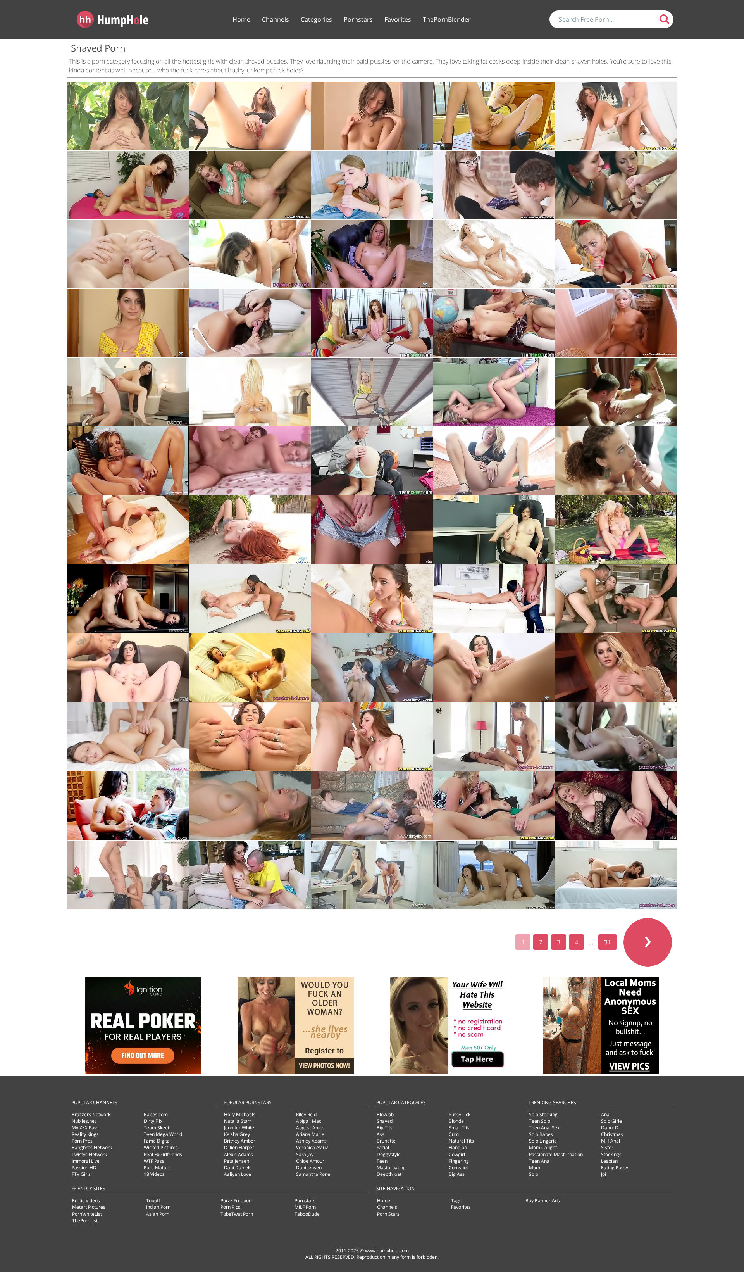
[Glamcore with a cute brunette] (616, 392)
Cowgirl (457, 1154)
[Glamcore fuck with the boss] (372, 875)
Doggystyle (389, 1154)
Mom (534, 1167)
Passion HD (84, 1167)
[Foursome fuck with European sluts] (616, 598)
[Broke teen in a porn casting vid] (372, 736)
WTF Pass (154, 1161)
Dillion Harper (239, 1147)
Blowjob (385, 1114)
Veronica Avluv (312, 1147)
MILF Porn (305, 1207)
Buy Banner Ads (542, 1200)
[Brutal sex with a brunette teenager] (128, 185)
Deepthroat (389, 1174)
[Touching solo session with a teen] (372, 116)
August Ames (310, 1127)
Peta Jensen (236, 1161)
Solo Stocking (543, 1114)
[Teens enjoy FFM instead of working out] (494, 875)
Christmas (612, 1134)
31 (607, 942)
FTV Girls (81, 1174)
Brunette (386, 1140)
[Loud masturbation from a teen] (494, 460)
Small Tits (459, 1127)
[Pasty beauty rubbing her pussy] (616, 805)
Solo (533, 1174)
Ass (380, 1134)
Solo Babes (541, 1134)
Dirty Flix (153, 1121)
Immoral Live (86, 1161)
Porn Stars (388, 1214)
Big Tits (385, 1127)
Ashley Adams (311, 1140)
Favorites (397, 19)
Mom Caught (543, 1147)
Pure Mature (157, 1167)
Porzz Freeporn (236, 1200)
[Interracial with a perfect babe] (250, 598)
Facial (383, 1147)
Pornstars (358, 19)
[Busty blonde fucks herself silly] (250, 805)
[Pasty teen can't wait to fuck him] (372, 185)
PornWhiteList (87, 1214)
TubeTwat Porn (236, 1214)
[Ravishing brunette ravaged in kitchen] (128, 598)
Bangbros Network (92, 1147)
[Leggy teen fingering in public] (250, 116)
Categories (316, 19)
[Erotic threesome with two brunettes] (616, 185)
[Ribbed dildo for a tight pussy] (128, 323)
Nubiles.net (84, 1121)
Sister (607, 1147)
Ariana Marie (310, 1134)
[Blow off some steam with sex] (494, 736)
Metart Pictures (88, 1207)
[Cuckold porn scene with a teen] (372, 667)
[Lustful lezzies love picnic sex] (616, 529)
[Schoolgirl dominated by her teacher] (494, 323)
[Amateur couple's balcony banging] (616, 323)
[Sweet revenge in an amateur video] (372, 805)
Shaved (385, 1121)
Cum (454, 1134)
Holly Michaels (239, 1114)
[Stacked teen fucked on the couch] (372, 598)
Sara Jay (304, 1154)
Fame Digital (157, 1140)
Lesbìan (609, 1161)
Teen (382, 1161)
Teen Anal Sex (544, 1127)
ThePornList (85, 1220)
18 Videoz (154, 1174)
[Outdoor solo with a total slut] (250, 529)
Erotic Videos (86, 1200)
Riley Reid (306, 1114)
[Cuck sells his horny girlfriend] (128, 875)
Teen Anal (540, 1161)
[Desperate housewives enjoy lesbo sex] (494, 805)
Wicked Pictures (161, 1147)
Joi (603, 1174)
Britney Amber (239, 1140)
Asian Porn (157, 1214)
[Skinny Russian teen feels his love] (494, 254)
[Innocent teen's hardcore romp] (250, 460)
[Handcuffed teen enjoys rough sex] (250, 185)
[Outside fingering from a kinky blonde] (494, 116)
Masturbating (391, 1167)
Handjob (458, 1147)
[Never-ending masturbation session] (372, 392)
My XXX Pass (85, 1127)
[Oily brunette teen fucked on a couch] (128, 667)
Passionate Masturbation (556, 1154)
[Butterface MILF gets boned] (128, 805)
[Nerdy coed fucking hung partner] (494, 185)
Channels (275, 19)
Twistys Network (89, 1154)
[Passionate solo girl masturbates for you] (616, 667)
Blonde (456, 1121)
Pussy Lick (459, 1114)
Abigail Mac (308, 1121)
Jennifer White (239, 1127)
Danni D (609, 1127)
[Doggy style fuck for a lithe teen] (128, 254)
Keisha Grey (237, 1134)
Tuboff (153, 1200)
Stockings (611, 1154)
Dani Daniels (237, 1167)
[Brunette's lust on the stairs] (250, 736)
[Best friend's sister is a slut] (250, 875)
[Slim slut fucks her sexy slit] (494, 667)
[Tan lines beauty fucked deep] (250, 254)
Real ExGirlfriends (163, 1154)
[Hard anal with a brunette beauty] (616, 875)
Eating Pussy (614, 1167)
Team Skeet (156, 1127)
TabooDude (307, 1214)
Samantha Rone (313, 1174)
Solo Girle (611, 1121)
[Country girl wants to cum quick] (372, 529)
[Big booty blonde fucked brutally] (616, 254)
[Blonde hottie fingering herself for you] (494, 392)
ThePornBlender (447, 19)
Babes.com (156, 1114)
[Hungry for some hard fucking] (128, 736)
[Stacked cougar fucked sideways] (616, 116)
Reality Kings (85, 1134)
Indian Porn (158, 1207)
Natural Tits (461, 1140)
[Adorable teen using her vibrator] (372, 254)
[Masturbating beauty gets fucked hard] (494, 598)
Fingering (459, 1161)
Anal (606, 1114)
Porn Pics (230, 1207)
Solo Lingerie (543, 1140)
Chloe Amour (310, 1161)
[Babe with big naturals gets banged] (250, 667)
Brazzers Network (91, 1114)
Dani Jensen (309, 1167)
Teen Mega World (163, 1134)
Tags (456, 1200)
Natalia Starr (237, 1121)
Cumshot (458, 1167)
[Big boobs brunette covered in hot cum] (128, 392)
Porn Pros (82, 1140)
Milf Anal (610, 1140)
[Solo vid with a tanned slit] (128, 460)
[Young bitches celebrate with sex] (372, 323)
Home (241, 19)
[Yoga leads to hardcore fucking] (616, 736)
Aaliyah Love (237, 1174)
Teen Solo (539, 1121)
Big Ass (457, 1174)
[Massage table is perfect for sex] (616, 460)
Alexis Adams (238, 1154)
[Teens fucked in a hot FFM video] (128, 529)
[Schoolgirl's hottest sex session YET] (372, 460)
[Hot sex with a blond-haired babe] (250, 392)
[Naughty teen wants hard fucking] (250, 323)
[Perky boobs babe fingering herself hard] (494, 529)
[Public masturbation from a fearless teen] (128, 116)
